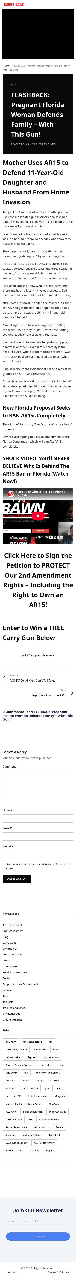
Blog (14, 84)
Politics (7, 978)
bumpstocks (39, 1049)
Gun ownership (30, 1088)
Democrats (11, 1072)
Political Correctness (15, 972)
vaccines (34, 1150)
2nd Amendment (13, 931)
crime (60, 1065)
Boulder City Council (16, 1049)
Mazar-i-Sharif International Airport (23, 1103)
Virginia (50, 1150)
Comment (9, 766)
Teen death (55, 1135)
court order (45, 1065)
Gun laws (10, 1088)
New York (54, 1103)
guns (47, 1088)
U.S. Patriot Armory (44, 1142)
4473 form (10, 1041)
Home (6, 65)
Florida (25, 1080)
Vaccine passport (14, 1150)
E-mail (7, 828)
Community (10, 948)
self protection (41, 1127)
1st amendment (12, 925)
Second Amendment (16, 1127)
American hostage (32, 1041)
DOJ (26, 1072)
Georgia (39, 1080)
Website (8, 846)
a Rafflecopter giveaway (38, 655)
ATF (50, 1041)
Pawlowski (10, 1111)
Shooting (10, 1135)
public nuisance (13, 1119)
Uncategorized (11, 1013)
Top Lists (8, 1001)
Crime (6, 960)
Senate (59, 1127)
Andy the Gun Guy (24, 143)
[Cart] (70, 4)
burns (56, 1049)
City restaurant (51, 1057)
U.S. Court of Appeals (16, 1142)
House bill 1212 (13, 1096)
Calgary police (12, 1057)
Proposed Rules (57, 1111)
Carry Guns (9, 942)
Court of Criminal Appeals (18, 1065)
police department (33, 1111)
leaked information (38, 1096)
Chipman (31, 1057)
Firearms (10, 1080)
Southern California (32, 1135)
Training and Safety (14, 1007)
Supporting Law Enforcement (20, 984)
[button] (55, 4)
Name (7, 810)
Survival (7, 990)
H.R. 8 (60, 1088)
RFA (30, 1119)
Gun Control (10, 966)
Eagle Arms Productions (47, 1072)
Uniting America (12, 1019)
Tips (5, 996)
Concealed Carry (12, 954)
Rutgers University (49, 1119)
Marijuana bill (62, 1096)
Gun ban (54, 1080)
